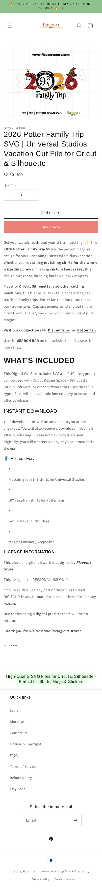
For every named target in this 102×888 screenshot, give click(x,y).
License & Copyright (25, 744)
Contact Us (18, 733)
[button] (9, 25)
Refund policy (21, 777)
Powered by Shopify (54, 871)
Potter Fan (86, 330)
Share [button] (13, 646)
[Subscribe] (75, 820)
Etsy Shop (18, 789)
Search (15, 710)
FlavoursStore (32, 871)
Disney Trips (59, 330)
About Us (17, 721)
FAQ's (14, 755)
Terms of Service (23, 766)
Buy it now (51, 227)
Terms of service (64, 879)
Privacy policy (40, 879)
